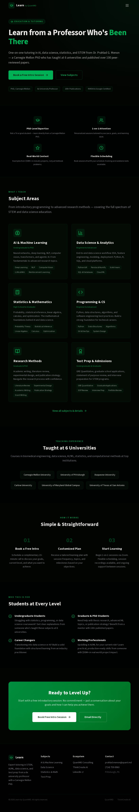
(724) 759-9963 (112, 767)
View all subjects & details (67, 411)
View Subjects (69, 75)
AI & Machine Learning (52, 762)
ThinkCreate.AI (80, 767)
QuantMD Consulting (83, 762)
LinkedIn (77, 772)
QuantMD (109, 799)
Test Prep (46, 777)
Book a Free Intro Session (28, 75)
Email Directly (93, 717)
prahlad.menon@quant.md (118, 762)
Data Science (47, 767)
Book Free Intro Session (52, 717)
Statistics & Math (49, 772)
